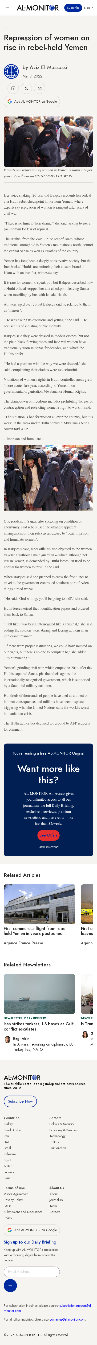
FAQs (7, 1206)
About (53, 1194)
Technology (57, 1136)
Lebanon (9, 1172)
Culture (54, 1142)
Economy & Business (63, 1130)
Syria (7, 1178)
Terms (41, 846)
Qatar (8, 1166)
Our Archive (57, 1148)
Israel (7, 1148)
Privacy (54, 846)
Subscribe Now (20, 1101)
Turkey (8, 1124)
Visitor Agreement (16, 1194)
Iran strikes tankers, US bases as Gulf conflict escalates (39, 1026)
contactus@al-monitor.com (67, 1319)
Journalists (56, 1200)
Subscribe (73, 8)
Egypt (7, 1160)
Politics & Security (61, 1124)
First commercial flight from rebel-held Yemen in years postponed (36, 931)
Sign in (88, 8)
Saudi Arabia (12, 1130)
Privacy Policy (13, 1200)
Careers (54, 1211)
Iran (6, 1136)
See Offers (48, 835)
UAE (7, 1142)
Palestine (10, 1154)
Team (53, 1206)
